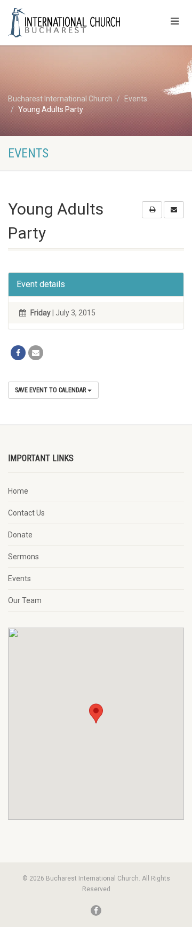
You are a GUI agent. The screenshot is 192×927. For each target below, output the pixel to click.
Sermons (23, 556)
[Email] (35, 352)
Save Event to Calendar (51, 390)
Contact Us (26, 513)
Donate (20, 534)
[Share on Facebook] (18, 352)
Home (18, 491)
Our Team (25, 600)
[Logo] (64, 23)
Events (19, 578)
